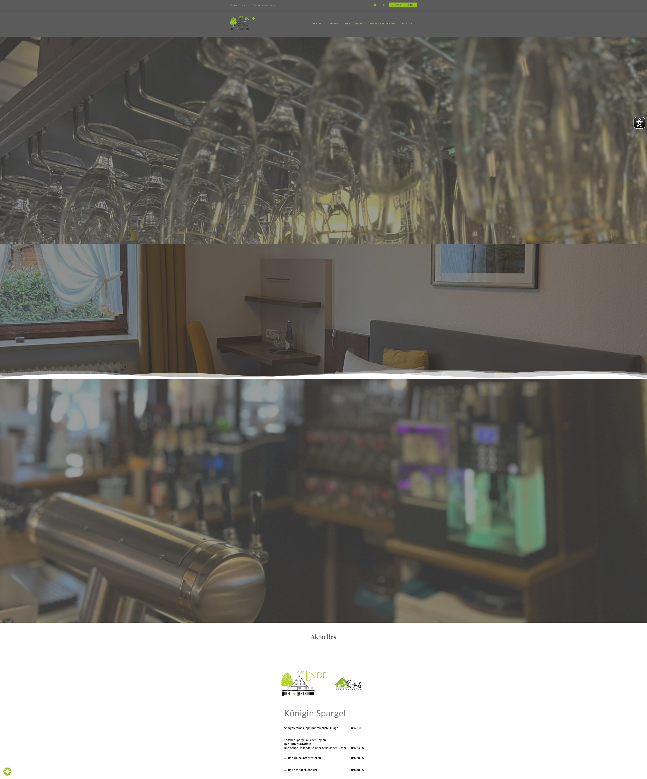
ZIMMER (333, 23)
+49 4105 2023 (239, 5)
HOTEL (317, 23)
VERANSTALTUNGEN (382, 23)
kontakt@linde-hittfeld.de (265, 5)
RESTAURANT (353, 23)
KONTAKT (408, 23)
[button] (7, 771)
